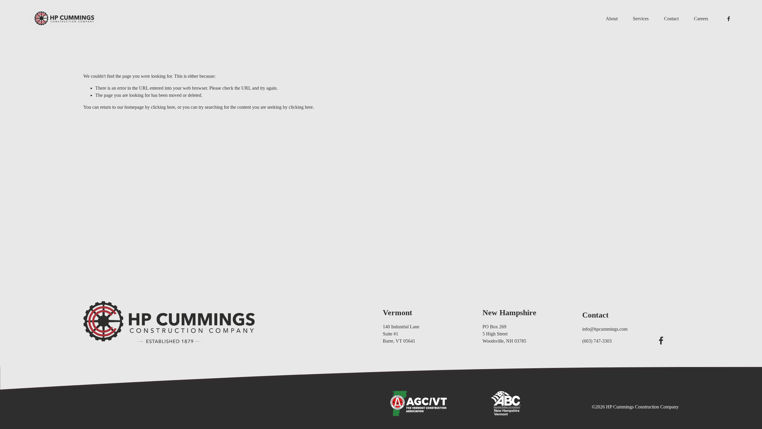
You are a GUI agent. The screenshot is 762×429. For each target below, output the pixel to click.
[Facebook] (729, 19)
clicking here (163, 107)
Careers (701, 18)
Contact (671, 18)
